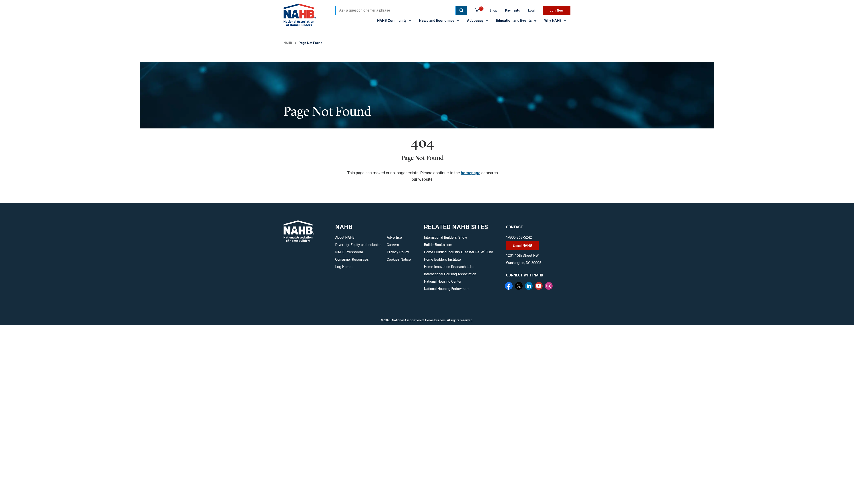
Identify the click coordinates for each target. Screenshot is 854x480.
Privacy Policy (398, 252)
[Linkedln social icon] (529, 286)
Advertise (394, 237)
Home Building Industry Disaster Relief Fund (458, 252)
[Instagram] (549, 286)
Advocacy (475, 20)
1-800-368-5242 (519, 237)
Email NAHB (522, 245)
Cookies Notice (399, 259)
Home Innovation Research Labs (449, 267)
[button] (461, 10)
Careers (393, 245)
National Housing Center (442, 281)
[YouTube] (539, 286)
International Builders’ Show (445, 237)
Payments (512, 10)
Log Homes (344, 267)
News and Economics (437, 20)
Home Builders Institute (442, 259)
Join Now (556, 10)
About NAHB (344, 237)
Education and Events (514, 20)
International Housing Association (450, 274)
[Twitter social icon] (519, 286)
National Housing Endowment (446, 289)
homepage (470, 172)
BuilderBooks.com (438, 245)
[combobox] (395, 10)
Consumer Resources (352, 259)
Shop (493, 10)
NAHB (288, 43)
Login (532, 10)
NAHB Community (392, 20)
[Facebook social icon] (509, 286)
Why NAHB (553, 20)
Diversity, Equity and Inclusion (358, 245)
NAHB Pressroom (349, 252)
